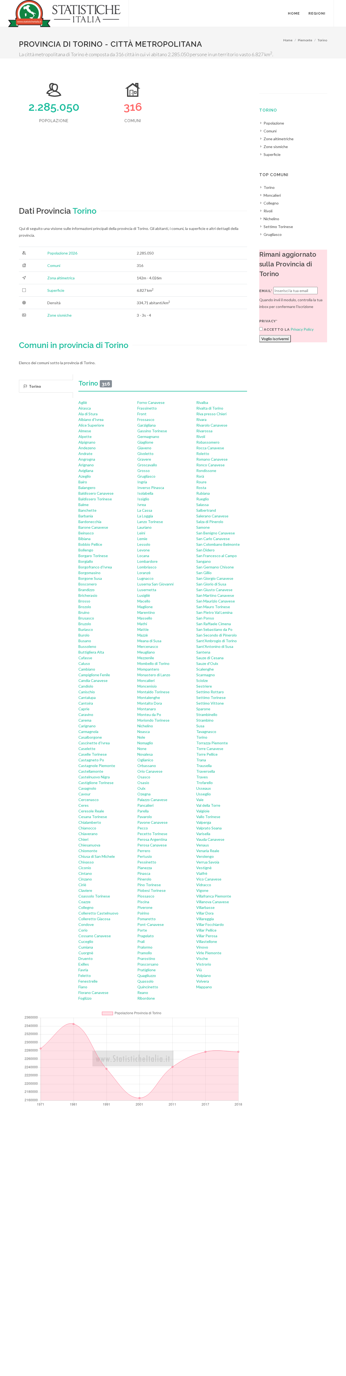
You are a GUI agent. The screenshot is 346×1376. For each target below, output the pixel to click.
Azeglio (84, 476)
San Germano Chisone (215, 567)
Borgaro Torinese (93, 555)
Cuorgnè (85, 952)
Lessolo (143, 544)
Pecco (142, 828)
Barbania (85, 516)
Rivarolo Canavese (211, 425)
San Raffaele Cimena (213, 623)
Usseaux (203, 788)
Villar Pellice (206, 930)
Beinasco (86, 533)
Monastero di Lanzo (153, 674)
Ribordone (146, 998)
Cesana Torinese (92, 816)
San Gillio (204, 572)
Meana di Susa (149, 640)
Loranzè (144, 572)
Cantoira (85, 703)
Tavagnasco (206, 731)
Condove (86, 924)
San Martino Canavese (215, 595)
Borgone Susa (90, 578)
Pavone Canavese (152, 822)
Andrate (85, 453)
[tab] (46, 386)
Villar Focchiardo (210, 924)
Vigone (202, 890)
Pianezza (144, 867)
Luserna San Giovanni (155, 584)
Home (287, 40)
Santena (203, 652)
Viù (199, 969)
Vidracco (203, 884)
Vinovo (202, 947)
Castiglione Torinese (96, 782)
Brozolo (84, 606)
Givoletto (145, 453)
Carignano (87, 726)
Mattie (143, 629)
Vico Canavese (208, 879)
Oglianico (145, 760)
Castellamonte (90, 771)
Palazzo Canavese (152, 799)
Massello (144, 618)
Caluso (84, 663)
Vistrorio (203, 964)
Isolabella (145, 493)
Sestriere (204, 686)
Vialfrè (201, 873)
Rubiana (203, 493)
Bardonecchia (89, 521)
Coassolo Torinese (94, 896)
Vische (202, 958)
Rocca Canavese (210, 448)
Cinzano (85, 879)
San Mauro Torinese (213, 606)
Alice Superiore (91, 425)
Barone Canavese (93, 527)
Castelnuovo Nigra (94, 777)
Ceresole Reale (91, 811)
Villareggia (205, 918)
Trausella (204, 765)
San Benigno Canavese (215, 533)
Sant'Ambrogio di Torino (216, 640)
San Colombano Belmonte (218, 544)
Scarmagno (205, 674)
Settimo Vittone (210, 703)
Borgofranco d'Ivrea (95, 567)
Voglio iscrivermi (275, 338)
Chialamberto (89, 822)
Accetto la (276, 329)
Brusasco (86, 618)
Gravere (144, 459)
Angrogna (86, 459)
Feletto (84, 975)
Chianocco (87, 828)
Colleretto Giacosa (94, 918)
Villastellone (206, 941)
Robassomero (207, 442)
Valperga (203, 822)
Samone (203, 527)
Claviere (85, 890)
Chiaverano (88, 833)
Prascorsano (147, 964)
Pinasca (143, 873)
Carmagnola (88, 731)
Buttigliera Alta (91, 652)
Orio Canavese (149, 771)
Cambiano (86, 669)
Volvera (202, 981)
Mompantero (148, 669)
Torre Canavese (209, 748)
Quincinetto (147, 987)
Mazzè (142, 635)
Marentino (146, 612)
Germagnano (148, 436)
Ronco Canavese (210, 465)
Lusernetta (146, 589)
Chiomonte (87, 850)
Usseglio (203, 794)
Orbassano (146, 765)
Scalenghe (205, 669)
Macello (143, 601)
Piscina (143, 901)
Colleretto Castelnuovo (98, 913)
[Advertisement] (133, 167)
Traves (202, 777)
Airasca (84, 408)
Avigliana (85, 470)
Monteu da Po (149, 714)
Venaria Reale (207, 850)
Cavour (84, 794)
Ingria (142, 482)
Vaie (200, 799)
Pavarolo (144, 816)
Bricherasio (87, 595)
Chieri (83, 839)
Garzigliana (146, 425)
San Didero (205, 550)
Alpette (85, 436)
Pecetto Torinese (152, 833)
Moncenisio (147, 686)
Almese (84, 430)
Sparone (203, 709)
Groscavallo (147, 465)
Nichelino (145, 726)
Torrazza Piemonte (212, 743)
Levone (143, 550)
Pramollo (144, 952)
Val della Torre (208, 805)
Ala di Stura (88, 413)
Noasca (143, 731)
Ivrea (141, 504)
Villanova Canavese (212, 901)
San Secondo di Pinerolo (216, 635)
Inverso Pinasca (150, 487)
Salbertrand (206, 510)
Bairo (82, 482)
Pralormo (144, 947)
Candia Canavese (93, 680)
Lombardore (147, 561)
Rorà (200, 476)
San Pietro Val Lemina (214, 612)
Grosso (143, 470)
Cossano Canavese (94, 935)
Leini (141, 533)
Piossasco (145, 896)
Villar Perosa (206, 935)
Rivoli (200, 436)
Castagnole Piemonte (96, 765)
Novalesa (145, 754)
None (142, 748)
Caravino (85, 714)
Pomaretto (146, 918)
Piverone (144, 907)
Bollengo (85, 550)
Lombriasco (147, 567)
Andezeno (87, 448)
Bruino (83, 612)
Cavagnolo (87, 788)
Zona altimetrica (61, 278)
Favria (83, 969)
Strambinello (206, 714)
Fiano (82, 987)
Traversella (205, 771)
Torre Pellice (207, 754)
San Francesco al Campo (216, 555)
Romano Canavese (212, 459)
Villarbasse (205, 907)
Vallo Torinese (208, 816)
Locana (143, 555)
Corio (83, 930)
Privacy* (268, 321)
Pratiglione (146, 969)
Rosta (201, 487)
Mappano (204, 987)
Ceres (83, 805)
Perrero (143, 850)
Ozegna (144, 794)
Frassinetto (147, 408)
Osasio (143, 782)
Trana (201, 760)
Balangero (86, 487)
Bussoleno (87, 646)
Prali (141, 941)
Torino (322, 40)
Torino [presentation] (34, 386)
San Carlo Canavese (213, 538)
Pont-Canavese (150, 924)
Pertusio (144, 856)
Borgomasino (89, 572)
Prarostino (146, 958)
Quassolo (145, 981)
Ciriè (82, 884)
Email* (265, 291)
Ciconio (84, 867)
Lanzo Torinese (150, 521)
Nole (141, 737)
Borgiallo (85, 561)
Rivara (201, 419)
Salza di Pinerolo (209, 521)
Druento (85, 958)
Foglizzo (85, 998)
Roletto (202, 453)
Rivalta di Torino (209, 408)
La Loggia (145, 516)
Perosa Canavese (152, 845)
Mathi (142, 623)
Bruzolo (84, 623)
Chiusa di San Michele (96, 856)
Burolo (83, 635)
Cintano (85, 873)
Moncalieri (146, 680)
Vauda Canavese (210, 839)
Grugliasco (146, 476)
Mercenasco (147, 646)
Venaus (202, 845)
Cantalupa (87, 697)
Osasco (143, 777)
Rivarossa (204, 430)
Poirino (143, 913)
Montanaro (146, 709)
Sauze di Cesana (210, 657)
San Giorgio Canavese (214, 578)
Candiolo (85, 686)
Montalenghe (148, 697)
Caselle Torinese (92, 754)
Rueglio (202, 499)
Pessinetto (146, 862)
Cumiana (85, 947)
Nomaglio (145, 743)
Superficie (55, 290)
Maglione (145, 606)
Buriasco (85, 629)
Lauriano (144, 527)
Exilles (83, 964)
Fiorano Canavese (93, 992)
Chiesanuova (89, 845)
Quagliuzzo (146, 975)
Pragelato (145, 935)
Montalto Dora (149, 703)
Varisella (203, 833)
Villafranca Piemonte (213, 896)
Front (142, 413)
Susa (200, 726)
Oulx (141, 788)
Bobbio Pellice (90, 544)
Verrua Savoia (207, 862)
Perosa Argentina (152, 839)
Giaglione (145, 442)
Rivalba (202, 402)
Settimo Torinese (211, 697)
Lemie (142, 538)
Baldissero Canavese (96, 493)
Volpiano (203, 975)
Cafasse (85, 657)
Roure (201, 482)
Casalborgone (90, 737)
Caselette (86, 748)
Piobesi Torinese (151, 890)
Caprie (83, 709)
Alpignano (86, 442)
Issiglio (143, 499)
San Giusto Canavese (214, 589)
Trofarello (204, 782)
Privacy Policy (302, 329)
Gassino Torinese (152, 430)
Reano (142, 992)
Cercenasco (88, 799)
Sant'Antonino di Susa (214, 646)
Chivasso (86, 862)
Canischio (86, 691)
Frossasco (145, 419)
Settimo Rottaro (210, 691)
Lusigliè (143, 595)
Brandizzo (86, 589)
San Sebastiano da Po (214, 629)
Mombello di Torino (153, 663)
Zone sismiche (59, 315)
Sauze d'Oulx (207, 663)
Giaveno (144, 448)
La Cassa (144, 510)
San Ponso (205, 618)
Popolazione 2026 (62, 253)
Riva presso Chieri (211, 413)
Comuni (53, 265)
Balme (83, 504)
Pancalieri (145, 805)
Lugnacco (145, 578)
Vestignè (204, 867)
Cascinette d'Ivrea (94, 743)
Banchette (87, 510)
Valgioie (202, 811)
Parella (143, 811)
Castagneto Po (91, 760)
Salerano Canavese (212, 516)
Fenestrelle (88, 981)
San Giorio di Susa (211, 584)
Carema (84, 720)
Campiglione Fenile (94, 674)
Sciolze (202, 680)
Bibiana (84, 538)
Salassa (202, 504)
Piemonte (305, 40)
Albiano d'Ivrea (91, 419)
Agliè (82, 402)
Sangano (203, 561)
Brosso (84, 601)
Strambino (205, 720)
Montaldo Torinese (153, 691)
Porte (142, 930)
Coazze (84, 901)
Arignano (86, 465)
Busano (84, 640)
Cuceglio (85, 941)
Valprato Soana (209, 828)
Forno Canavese (151, 402)
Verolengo (205, 856)
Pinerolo (144, 879)
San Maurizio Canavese (215, 601)
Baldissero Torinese (95, 499)
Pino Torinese (149, 884)
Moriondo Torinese (153, 720)
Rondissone (206, 470)
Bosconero (87, 584)
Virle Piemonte (208, 952)
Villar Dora (205, 913)
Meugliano (146, 652)
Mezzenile (145, 657)
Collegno (86, 907)
